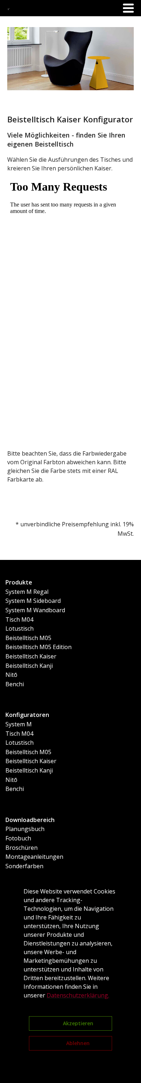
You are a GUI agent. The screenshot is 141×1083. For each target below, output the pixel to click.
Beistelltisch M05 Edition (38, 647)
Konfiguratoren (27, 715)
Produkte (18, 582)
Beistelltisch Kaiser (30, 656)
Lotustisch (19, 628)
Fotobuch (18, 838)
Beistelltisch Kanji (29, 666)
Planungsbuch (24, 829)
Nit (9, 780)
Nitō (11, 675)
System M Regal (26, 592)
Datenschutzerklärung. (78, 995)
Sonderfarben (24, 866)
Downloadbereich (30, 820)
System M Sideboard (33, 601)
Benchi (14, 684)
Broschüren (21, 848)
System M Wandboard (35, 610)
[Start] (9, 8)
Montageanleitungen (34, 857)
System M (18, 724)
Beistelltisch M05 (28, 638)
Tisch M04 (19, 619)
